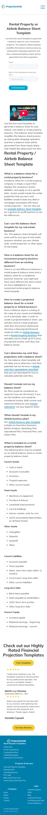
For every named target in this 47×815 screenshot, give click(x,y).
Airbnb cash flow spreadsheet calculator (21, 368)
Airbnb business (31, 332)
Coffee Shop (8, 747)
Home (6, 792)
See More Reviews (23, 727)
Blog (29, 795)
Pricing (6, 798)
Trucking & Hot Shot (11, 752)
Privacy (14, 811)
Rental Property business (24, 335)
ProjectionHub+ (9, 770)
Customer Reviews (34, 798)
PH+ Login (7, 775)
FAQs (30, 792)
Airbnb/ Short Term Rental (13, 758)
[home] (11, 6)
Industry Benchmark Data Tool (15, 780)
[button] (43, 7)
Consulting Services (11, 772)
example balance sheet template (24, 209)
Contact (6, 800)
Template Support (34, 790)
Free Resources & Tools (36, 800)
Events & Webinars (34, 803)
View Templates (23, 663)
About (6, 795)
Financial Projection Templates (14, 767)
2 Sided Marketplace (11, 755)
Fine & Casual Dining (11, 750)
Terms (6, 811)
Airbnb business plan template (24, 422)
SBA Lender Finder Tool (12, 778)
